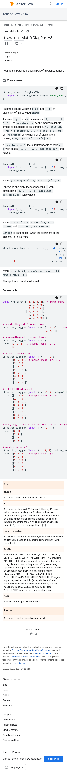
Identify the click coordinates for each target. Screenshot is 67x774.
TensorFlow (8, 25)
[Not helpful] (27, 31)
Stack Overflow (10, 730)
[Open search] (51, 4)
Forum (6, 690)
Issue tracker (9, 719)
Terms (6, 752)
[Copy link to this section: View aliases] (25, 80)
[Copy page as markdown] (17, 43)
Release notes (10, 724)
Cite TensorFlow (11, 740)
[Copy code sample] (61, 88)
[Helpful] (22, 31)
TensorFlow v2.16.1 (16, 14)
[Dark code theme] (56, 88)
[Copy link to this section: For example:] (21, 290)
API (19, 25)
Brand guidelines (11, 735)
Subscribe (53, 758)
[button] (33, 80)
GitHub (6, 695)
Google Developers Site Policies (25, 656)
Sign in (59, 4)
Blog (5, 685)
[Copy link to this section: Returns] (15, 610)
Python (50, 25)
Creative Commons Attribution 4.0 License (31, 650)
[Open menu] (5, 4)
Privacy (16, 752)
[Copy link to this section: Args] (12, 484)
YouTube (7, 705)
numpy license (18, 663)
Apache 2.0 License (41, 653)
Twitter (6, 700)
